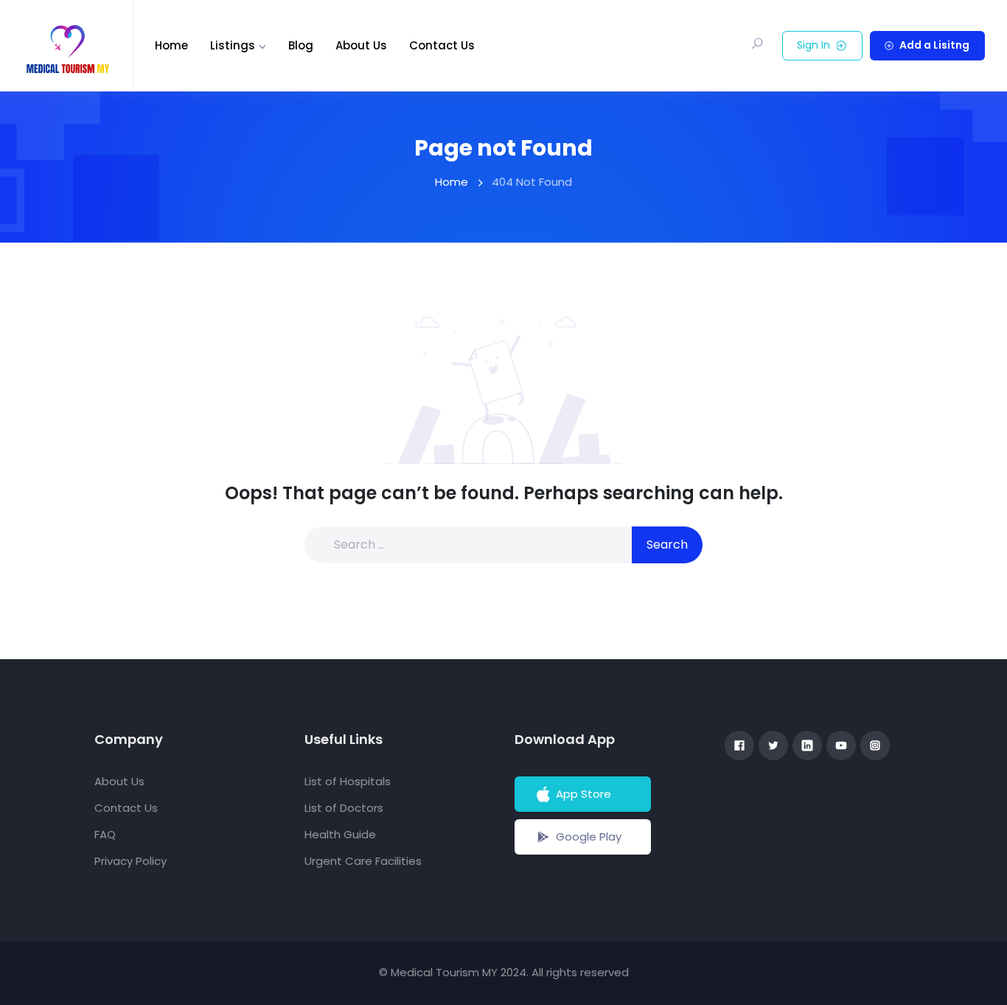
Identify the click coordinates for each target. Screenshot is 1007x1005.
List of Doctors (343, 808)
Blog (300, 45)
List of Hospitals (347, 781)
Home (171, 45)
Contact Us (442, 45)
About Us (361, 45)
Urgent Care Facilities (363, 861)
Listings (232, 45)
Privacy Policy (130, 861)
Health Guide (340, 834)
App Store (583, 793)
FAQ (105, 834)
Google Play (588, 836)
